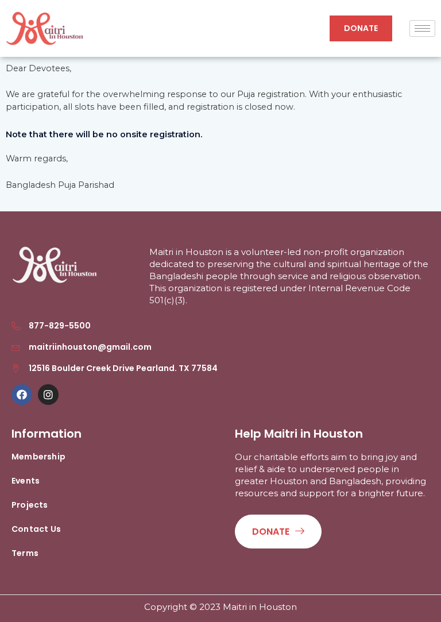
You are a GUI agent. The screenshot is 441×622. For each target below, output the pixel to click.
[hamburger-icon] (422, 28)
